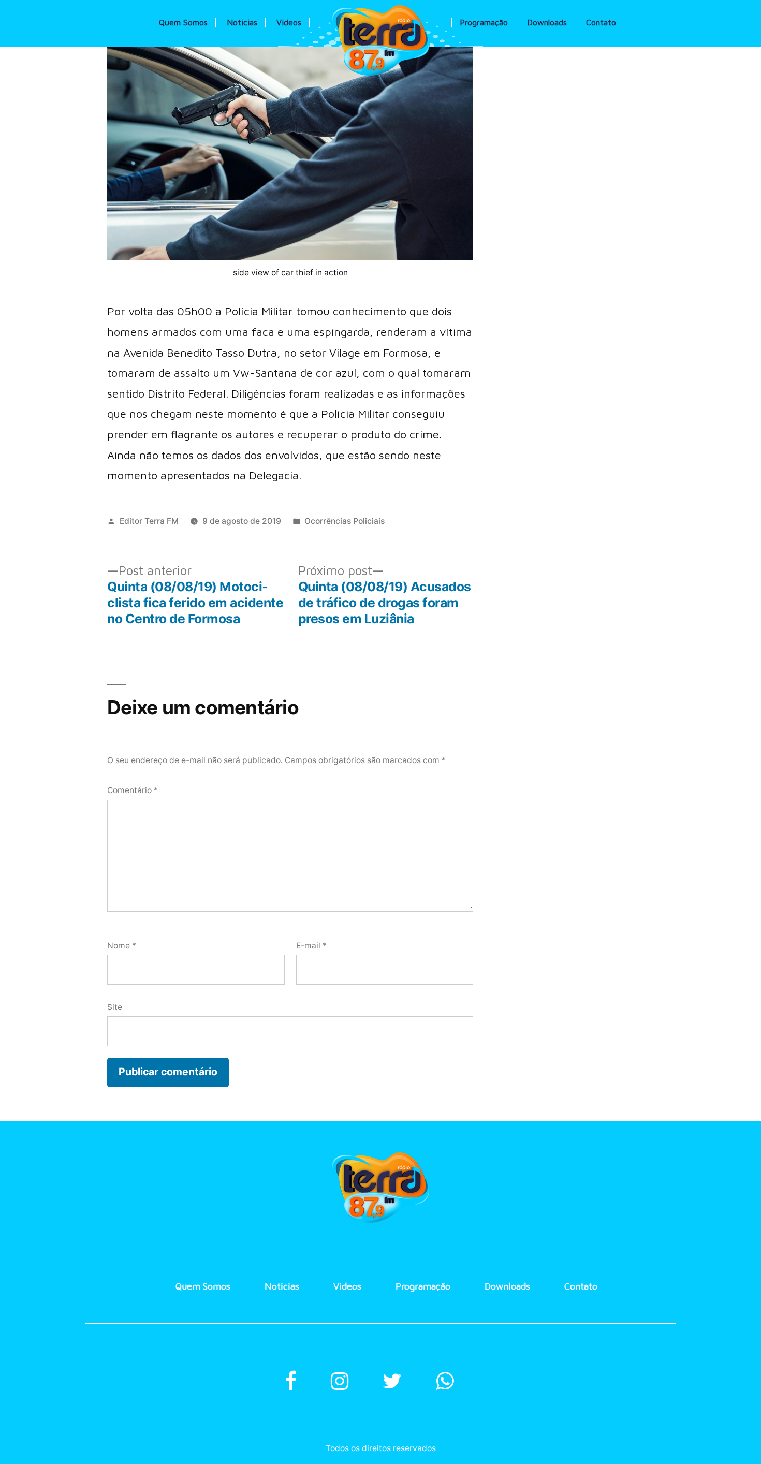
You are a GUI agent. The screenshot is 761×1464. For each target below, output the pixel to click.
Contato (601, 22)
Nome (121, 945)
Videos (288, 22)
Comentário (132, 790)
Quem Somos (183, 22)
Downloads (547, 22)
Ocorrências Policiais (344, 521)
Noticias (242, 22)
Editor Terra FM (149, 521)
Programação (484, 22)
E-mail (311, 945)
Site (114, 1007)
